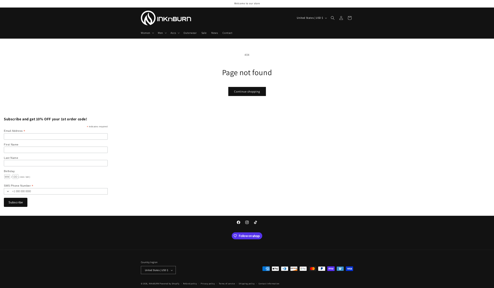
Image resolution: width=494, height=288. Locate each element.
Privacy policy (208, 283)
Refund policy (190, 283)
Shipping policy (247, 283)
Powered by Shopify (169, 283)
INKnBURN (154, 283)
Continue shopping (247, 91)
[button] (147, 33)
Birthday (9, 171)
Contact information (269, 283)
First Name (11, 144)
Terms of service (227, 283)
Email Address (14, 131)
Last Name (11, 157)
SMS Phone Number (18, 186)
